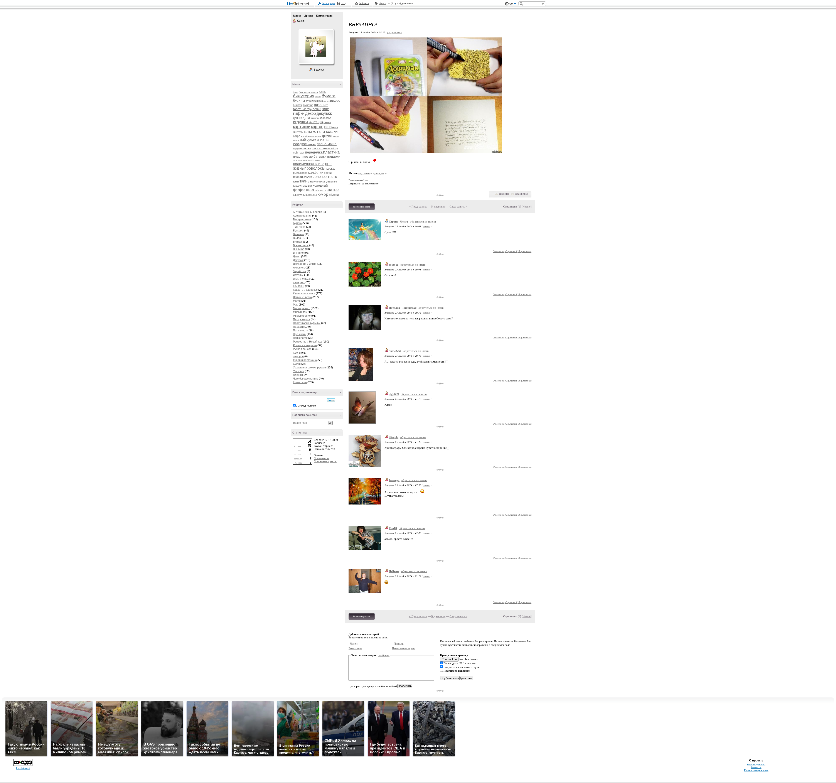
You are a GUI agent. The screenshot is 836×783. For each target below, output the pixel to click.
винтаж (297, 105)
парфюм (297, 148)
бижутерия (303, 96)
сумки (296, 182)
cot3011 (393, 264)
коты (308, 132)
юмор (323, 194)
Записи (297, 15)
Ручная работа (302, 349)
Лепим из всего (302, 297)
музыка (311, 140)
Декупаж (298, 260)
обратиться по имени (423, 221)
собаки (307, 177)
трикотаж (320, 182)
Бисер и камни (302, 219)
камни (327, 122)
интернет (299, 282)
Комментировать (361, 206)
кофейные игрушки (311, 136)
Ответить (498, 251)
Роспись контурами (305, 345)
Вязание (298, 252)
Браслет (303, 92)
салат (303, 172)
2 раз (365, 180)
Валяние (298, 234)
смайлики (383, 655)
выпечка (308, 105)
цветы (312, 189)
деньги (297, 118)
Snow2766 (395, 351)
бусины (299, 100)
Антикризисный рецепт (307, 212)
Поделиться (521, 193)
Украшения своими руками (309, 367)
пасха (306, 148)
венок (326, 101)
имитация (315, 122)
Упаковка (298, 371)
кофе (296, 136)
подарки (333, 156)
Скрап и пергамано (305, 360)
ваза (320, 100)
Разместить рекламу (756, 770)
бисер (318, 96)
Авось (382, 3)
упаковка (305, 185)
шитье (333, 189)
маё (303, 140)
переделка (313, 152)
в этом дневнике (306, 405)
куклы (336, 136)
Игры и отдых (301, 278)
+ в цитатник (394, 32)
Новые (526, 206)
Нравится (504, 193)
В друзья (319, 69)
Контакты (756, 767)
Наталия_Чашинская (402, 307)
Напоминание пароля (403, 648)
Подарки (298, 326)
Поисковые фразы (325, 461)
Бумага (297, 223)
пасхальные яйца (325, 148)
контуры (298, 131)
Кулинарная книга (304, 293)
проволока (314, 168)
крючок (327, 136)
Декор (296, 256)
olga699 (394, 394)
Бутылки (298, 230)
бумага (328, 96)
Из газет (300, 226)
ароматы (313, 92)
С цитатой (511, 251)
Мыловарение (302, 315)
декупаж (324, 113)
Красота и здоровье (305, 289)
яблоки (334, 194)
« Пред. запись (418, 206)
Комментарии (324, 15)
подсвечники (312, 160)
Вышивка (298, 249)
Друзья (308, 15)
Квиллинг (298, 286)
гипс (325, 109)
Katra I (294, 21)
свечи (328, 172)
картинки (301, 126)
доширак (378, 173)
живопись (299, 267)
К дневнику (438, 206)
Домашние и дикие (304, 263)
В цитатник (524, 251)
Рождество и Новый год (307, 341)
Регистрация (328, 3)
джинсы (314, 118)
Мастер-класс (301, 308)
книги (335, 127)
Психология (300, 337)
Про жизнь (299, 334)
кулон (296, 140)
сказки (298, 177)
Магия (297, 300)
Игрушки (298, 275)
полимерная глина (308, 164)
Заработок (299, 271)
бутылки (311, 100)
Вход (343, 3)
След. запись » (458, 206)
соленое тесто (325, 177)
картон (317, 127)
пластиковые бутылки (309, 156)
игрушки (300, 122)
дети (306, 118)
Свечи (297, 352)
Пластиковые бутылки (306, 323)
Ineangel (394, 480)
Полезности (300, 330)
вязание (321, 105)
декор (310, 113)
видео (335, 100)
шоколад (311, 194)
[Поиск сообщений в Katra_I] (331, 400)
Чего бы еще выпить (305, 378)
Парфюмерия (301, 319)
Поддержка (507, 4)
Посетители (321, 458)
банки (322, 92)
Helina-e (394, 571)
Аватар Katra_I (316, 46)
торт (312, 182)
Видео (297, 238)
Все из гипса (300, 245)
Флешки (298, 374)
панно (311, 144)
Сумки (297, 363)
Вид (512, 4)
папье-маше (327, 144)
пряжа (329, 168)
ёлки (295, 92)
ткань (304, 181)
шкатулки (299, 194)
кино (328, 127)
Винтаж (297, 241)
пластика (331, 152)
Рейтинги (364, 3)
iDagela (393, 437)
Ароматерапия (302, 215)
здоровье (325, 118)
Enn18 (393, 528)
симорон (298, 356)
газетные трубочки (307, 109)
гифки (299, 113)
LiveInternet (299, 4)
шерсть (322, 190)
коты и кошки (325, 131)
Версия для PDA (756, 764)
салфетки (315, 172)
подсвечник (299, 160)
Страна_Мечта (398, 221)
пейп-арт (298, 152)
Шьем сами (300, 382)
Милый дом (300, 312)
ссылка (426, 226)
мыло (320, 140)
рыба (296, 172)
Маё (295, 304)
